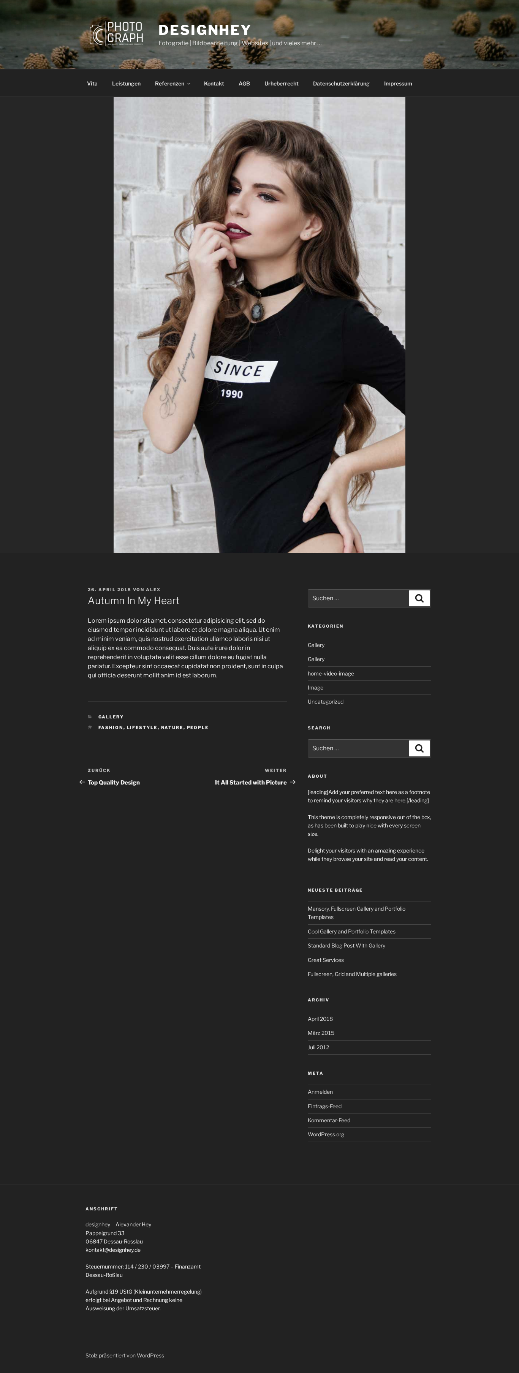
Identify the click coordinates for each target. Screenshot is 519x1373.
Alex (153, 589)
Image (315, 687)
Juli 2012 (318, 1047)
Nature (172, 727)
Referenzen (169, 83)
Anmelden (320, 1091)
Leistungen (126, 83)
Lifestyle (142, 727)
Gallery (111, 717)
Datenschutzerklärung (341, 83)
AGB (244, 83)
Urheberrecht (281, 83)
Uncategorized (325, 701)
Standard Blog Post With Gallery (346, 945)
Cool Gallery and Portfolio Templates (352, 931)
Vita (92, 83)
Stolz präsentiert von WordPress (124, 1355)
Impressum (398, 83)
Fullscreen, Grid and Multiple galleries (352, 974)
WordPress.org (326, 1134)
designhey (205, 30)
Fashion (110, 727)
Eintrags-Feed (325, 1106)
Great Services (326, 960)
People (198, 727)
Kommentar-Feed (329, 1120)
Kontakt (214, 83)
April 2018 (320, 1019)
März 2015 (321, 1033)
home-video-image (331, 673)
